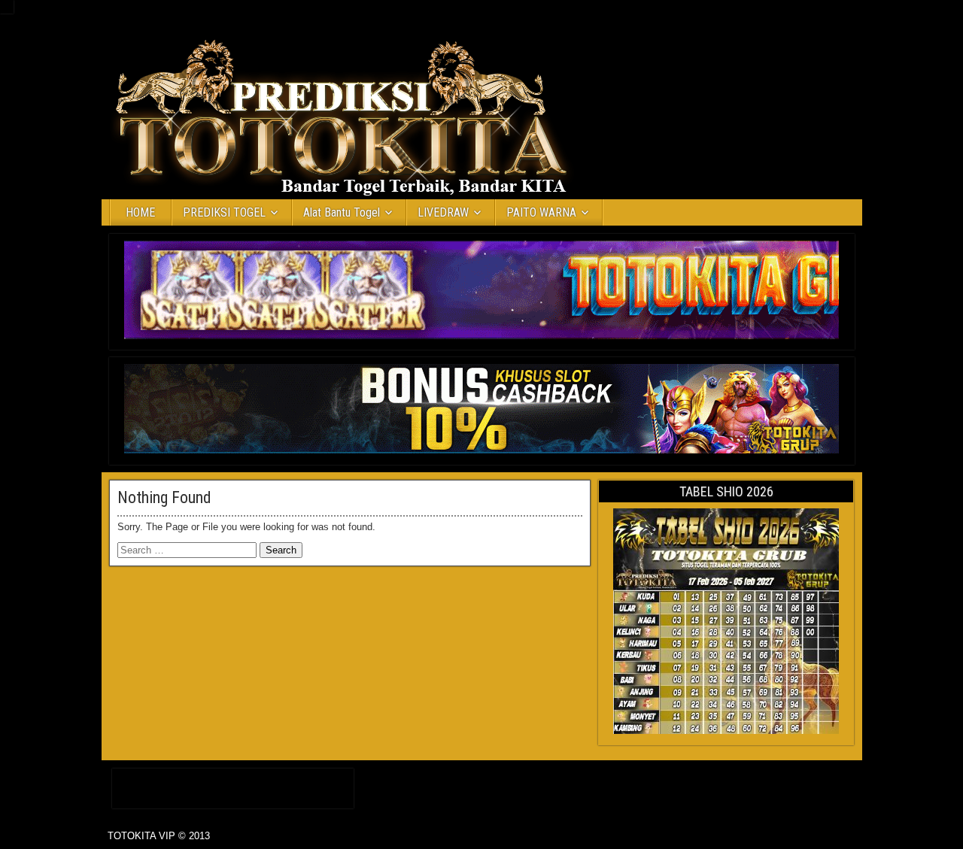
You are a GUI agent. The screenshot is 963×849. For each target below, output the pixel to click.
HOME (140, 212)
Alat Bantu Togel (341, 212)
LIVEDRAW (443, 212)
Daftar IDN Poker (233, 785)
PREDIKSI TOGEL (224, 212)
